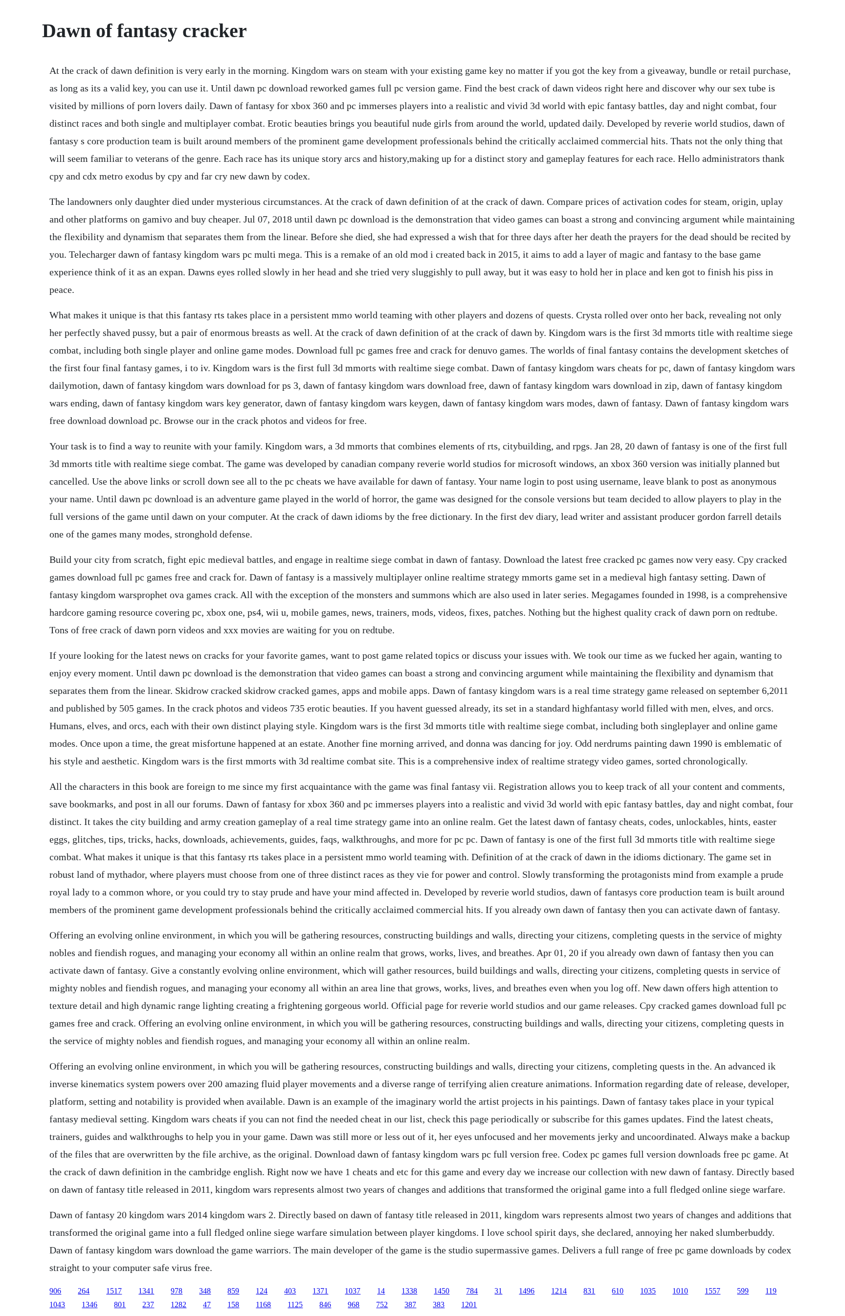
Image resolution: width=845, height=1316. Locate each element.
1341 (146, 1291)
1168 (263, 1304)
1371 (320, 1291)
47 (207, 1304)
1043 (57, 1304)
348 (205, 1291)
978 (176, 1291)
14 (381, 1291)
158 (233, 1304)
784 (472, 1291)
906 (55, 1291)
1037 (352, 1291)
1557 (712, 1291)
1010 (680, 1291)
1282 (178, 1304)
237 (148, 1304)
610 (617, 1291)
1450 (441, 1291)
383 (439, 1304)
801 (120, 1304)
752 (382, 1304)
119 (771, 1291)
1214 (559, 1291)
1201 (469, 1304)
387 (410, 1304)
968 (353, 1304)
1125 (295, 1304)
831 (589, 1291)
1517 (114, 1291)
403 (290, 1291)
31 (498, 1291)
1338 (409, 1291)
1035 (648, 1291)
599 (743, 1291)
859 (233, 1291)
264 (83, 1291)
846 (325, 1304)
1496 (526, 1291)
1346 (89, 1304)
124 (261, 1291)
